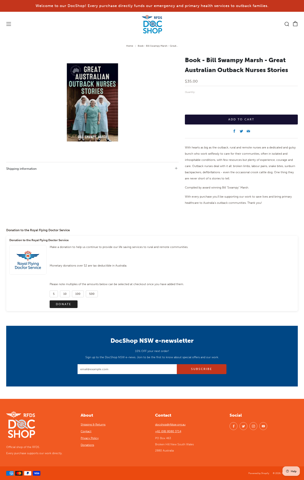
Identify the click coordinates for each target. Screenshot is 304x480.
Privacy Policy (90, 438)
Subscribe (201, 369)
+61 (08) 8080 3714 (168, 431)
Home (129, 45)
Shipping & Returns (93, 424)
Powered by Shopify (258, 473)
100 (77, 294)
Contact (86, 431)
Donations (87, 445)
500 (92, 294)
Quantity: (190, 92)
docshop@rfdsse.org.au (170, 424)
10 (65, 294)
